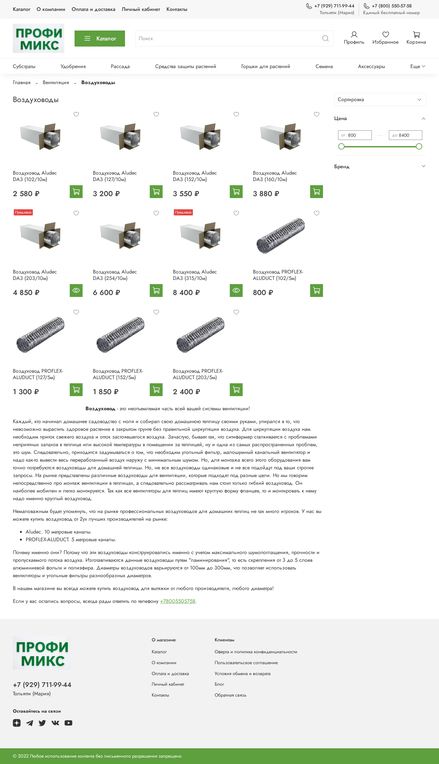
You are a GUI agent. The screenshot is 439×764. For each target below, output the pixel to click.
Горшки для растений (265, 66)
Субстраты (24, 66)
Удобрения (73, 66)
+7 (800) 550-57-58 (392, 6)
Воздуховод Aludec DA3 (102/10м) (35, 176)
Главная (22, 82)
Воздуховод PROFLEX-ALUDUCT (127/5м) (38, 374)
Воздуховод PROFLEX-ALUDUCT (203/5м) (198, 374)
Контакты (176, 9)
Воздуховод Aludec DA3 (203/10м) (35, 275)
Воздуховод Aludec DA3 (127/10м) (115, 176)
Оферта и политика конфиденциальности (256, 651)
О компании (51, 9)
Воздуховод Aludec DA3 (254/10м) (115, 275)
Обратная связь (230, 695)
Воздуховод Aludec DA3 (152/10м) (195, 176)
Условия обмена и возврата (243, 673)
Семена (324, 66)
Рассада (120, 66)
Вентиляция (56, 82)
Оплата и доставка (93, 9)
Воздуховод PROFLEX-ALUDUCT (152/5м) (118, 374)
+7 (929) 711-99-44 (334, 6)
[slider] (341, 146)
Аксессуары (371, 66)
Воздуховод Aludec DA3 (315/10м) (195, 275)
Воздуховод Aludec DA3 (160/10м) (275, 176)
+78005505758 (177, 601)
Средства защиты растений (185, 66)
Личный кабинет (141, 9)
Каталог (21, 9)
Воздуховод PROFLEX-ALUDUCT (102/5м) (278, 275)
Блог (219, 684)
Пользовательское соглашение (246, 662)
